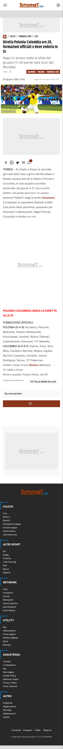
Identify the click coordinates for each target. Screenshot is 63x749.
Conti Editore (9, 610)
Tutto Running (9, 562)
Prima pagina (9, 634)
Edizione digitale (10, 637)
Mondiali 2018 (25, 36)
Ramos (33, 365)
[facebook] (6, 163)
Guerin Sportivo (10, 603)
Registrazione (9, 706)
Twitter (38, 730)
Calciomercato (10, 534)
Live (36, 36)
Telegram (47, 730)
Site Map (7, 710)
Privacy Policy (10, 682)
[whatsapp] (12, 163)
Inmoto (6, 596)
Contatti (7, 661)
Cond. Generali (10, 686)
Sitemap (7, 644)
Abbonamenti (9, 630)
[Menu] (5, 5)
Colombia (31, 72)
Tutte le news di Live (43, 381)
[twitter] (18, 163)
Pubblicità (7, 703)
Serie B (6, 520)
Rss (4, 627)
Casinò (6, 717)
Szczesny (48, 197)
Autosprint (8, 592)
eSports (6, 572)
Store (5, 641)
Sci (4, 551)
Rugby (6, 554)
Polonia (41, 72)
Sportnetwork (9, 607)
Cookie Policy (9, 675)
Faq (4, 668)
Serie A (6, 517)
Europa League (10, 527)
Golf (5, 565)
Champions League (12, 524)
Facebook (16, 730)
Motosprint (8, 599)
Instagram (27, 730)
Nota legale (8, 672)
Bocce (6, 569)
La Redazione (9, 665)
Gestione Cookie (10, 679)
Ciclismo (7, 558)
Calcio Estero (9, 531)
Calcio (12, 36)
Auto (5, 589)
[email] (23, 163)
